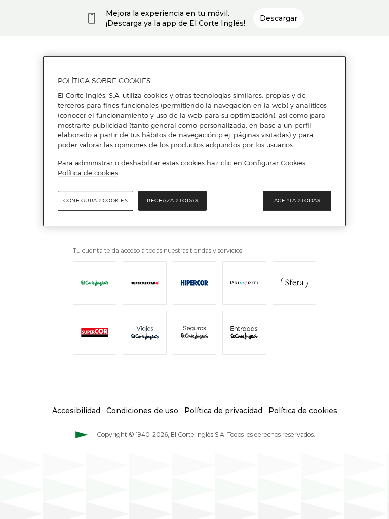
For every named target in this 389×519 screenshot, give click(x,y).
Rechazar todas (172, 200)
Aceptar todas (297, 200)
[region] (194, 141)
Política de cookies (88, 173)
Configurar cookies (95, 200)
